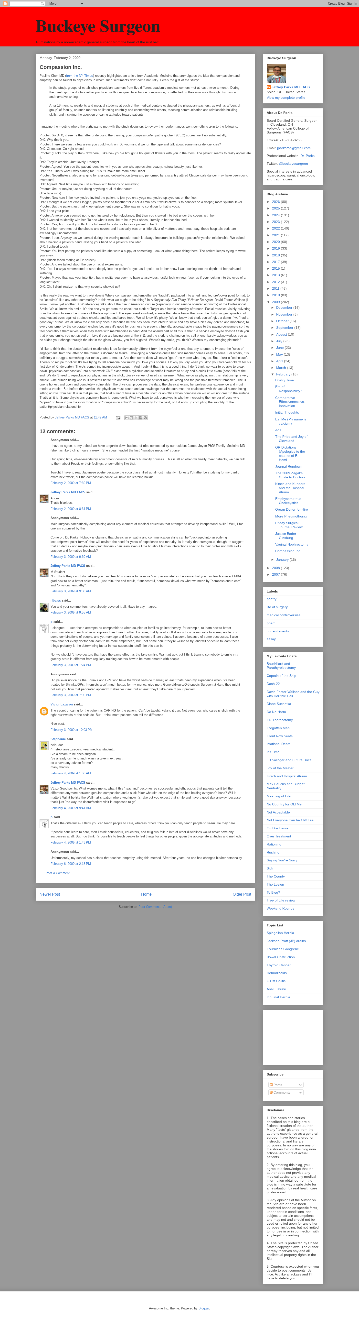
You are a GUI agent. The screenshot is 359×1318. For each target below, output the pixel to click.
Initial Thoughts (287, 412)
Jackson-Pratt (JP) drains (286, 941)
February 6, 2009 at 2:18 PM (71, 864)
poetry (271, 599)
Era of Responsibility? (288, 389)
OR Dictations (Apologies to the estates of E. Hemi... (290, 453)
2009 (276, 302)
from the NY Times (79, 75)
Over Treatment (279, 836)
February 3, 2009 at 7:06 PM (71, 695)
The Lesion (275, 884)
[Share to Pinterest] (145, 417)
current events (278, 631)
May (280, 354)
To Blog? (273, 892)
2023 (276, 222)
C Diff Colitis (276, 981)
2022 (276, 228)
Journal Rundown (288, 466)
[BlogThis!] (131, 417)
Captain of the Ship (281, 676)
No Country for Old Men (285, 804)
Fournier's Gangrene (283, 949)
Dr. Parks (307, 156)
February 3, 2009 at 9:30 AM (71, 557)
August (282, 334)
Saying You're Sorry (282, 860)
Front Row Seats (280, 736)
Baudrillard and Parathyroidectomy (281, 666)
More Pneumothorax (291, 516)
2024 (276, 215)
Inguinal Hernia (278, 997)
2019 (276, 248)
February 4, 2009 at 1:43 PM (71, 842)
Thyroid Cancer (279, 965)
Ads (278, 430)
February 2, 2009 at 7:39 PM (71, 483)
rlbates (56, 600)
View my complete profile (286, 97)
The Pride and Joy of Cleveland (291, 439)
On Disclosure (277, 828)
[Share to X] (136, 417)
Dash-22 (273, 684)
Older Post (242, 894)
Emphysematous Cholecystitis (288, 501)
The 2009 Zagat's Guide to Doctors (290, 475)
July (279, 341)
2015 (276, 268)
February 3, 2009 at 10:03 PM (72, 730)
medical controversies (283, 615)
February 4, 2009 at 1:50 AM (71, 773)
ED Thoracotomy (280, 720)
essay (271, 639)
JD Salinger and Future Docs (289, 760)
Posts (277, 1085)
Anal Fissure (276, 989)
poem (271, 623)
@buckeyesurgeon (293, 163)
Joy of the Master (280, 768)
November (284, 314)
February (283, 374)
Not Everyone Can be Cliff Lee (290, 820)
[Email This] (126, 417)
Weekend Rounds (280, 908)
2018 (276, 255)
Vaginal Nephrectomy (291, 544)
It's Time (273, 752)
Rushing (273, 852)
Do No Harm (276, 712)
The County (276, 876)
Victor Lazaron (62, 704)
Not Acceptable (278, 812)
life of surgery (277, 607)
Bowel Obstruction (281, 957)
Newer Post (50, 894)
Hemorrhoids (277, 973)
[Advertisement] (291, 1036)
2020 (276, 242)
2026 (276, 202)
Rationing (274, 844)
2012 (276, 282)
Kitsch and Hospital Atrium (287, 776)
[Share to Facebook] (140, 417)
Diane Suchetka (279, 704)
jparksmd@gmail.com (294, 148)
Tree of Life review (281, 900)
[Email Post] (117, 417)
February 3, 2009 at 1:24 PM (71, 665)
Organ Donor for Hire (291, 509)
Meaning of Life (279, 796)
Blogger (204, 1308)
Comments (281, 1092)
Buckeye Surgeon (98, 25)
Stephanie (58, 739)
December (284, 307)
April (280, 361)
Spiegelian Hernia (280, 933)
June (280, 348)
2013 (276, 275)
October (283, 321)
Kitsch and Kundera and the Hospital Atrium (290, 488)
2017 (276, 262)
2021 (276, 235)
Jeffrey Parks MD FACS (68, 492)
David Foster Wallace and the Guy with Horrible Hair (293, 694)
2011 (276, 288)
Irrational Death (279, 744)
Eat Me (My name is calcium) (290, 421)
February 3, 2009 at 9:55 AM (71, 612)
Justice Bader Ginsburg (285, 536)
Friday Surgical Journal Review (289, 525)
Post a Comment (58, 873)
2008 (276, 568)
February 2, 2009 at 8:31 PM (71, 509)
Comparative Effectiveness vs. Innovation (290, 402)
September (285, 328)
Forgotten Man (278, 728)
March (281, 368)
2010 (276, 295)
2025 (276, 208)
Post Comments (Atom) (155, 907)
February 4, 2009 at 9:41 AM (71, 808)
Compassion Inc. (288, 551)
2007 (276, 574)
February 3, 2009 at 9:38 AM (71, 591)
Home (146, 894)
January (283, 559)
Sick (270, 868)
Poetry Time (284, 380)
